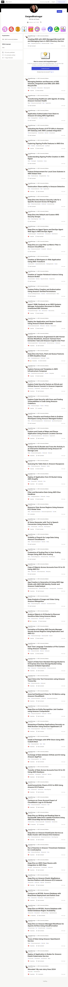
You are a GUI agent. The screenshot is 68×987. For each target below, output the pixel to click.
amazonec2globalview (47, 511)
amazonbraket (31, 278)
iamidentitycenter (40, 145)
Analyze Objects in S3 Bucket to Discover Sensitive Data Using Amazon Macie (44, 615)
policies (43, 293)
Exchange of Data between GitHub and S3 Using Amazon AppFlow (46, 756)
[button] (5, 29)
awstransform (31, 263)
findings (47, 405)
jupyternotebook (44, 278)
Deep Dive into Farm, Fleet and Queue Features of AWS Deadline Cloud (46, 355)
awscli (50, 635)
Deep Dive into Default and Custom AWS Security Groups (43, 216)
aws (29, 43)
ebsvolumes (51, 310)
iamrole (46, 132)
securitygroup (47, 789)
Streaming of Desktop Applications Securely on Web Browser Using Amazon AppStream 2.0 (46, 725)
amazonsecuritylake (36, 204)
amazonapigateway (32, 132)
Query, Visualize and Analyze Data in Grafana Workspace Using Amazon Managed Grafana (45, 418)
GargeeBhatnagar (31, 35)
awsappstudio (52, 588)
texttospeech (47, 526)
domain (43, 541)
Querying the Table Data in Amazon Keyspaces (46, 464)
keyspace (43, 466)
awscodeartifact (35, 744)
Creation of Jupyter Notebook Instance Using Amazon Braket (45, 276)
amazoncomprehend (36, 713)
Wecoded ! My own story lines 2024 (42, 969)
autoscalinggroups (35, 556)
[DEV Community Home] (2, 2)
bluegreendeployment (49, 897)
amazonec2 (44, 310)
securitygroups (34, 218)
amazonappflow (35, 759)
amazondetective (35, 188)
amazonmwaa (31, 928)
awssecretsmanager (36, 635)
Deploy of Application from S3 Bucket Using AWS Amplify (45, 478)
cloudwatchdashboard (52, 698)
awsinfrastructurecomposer (37, 373)
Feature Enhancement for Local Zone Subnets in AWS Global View (46, 173)
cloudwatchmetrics (51, 603)
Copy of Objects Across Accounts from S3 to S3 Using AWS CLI (46, 568)
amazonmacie (34, 618)
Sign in (52, 72)
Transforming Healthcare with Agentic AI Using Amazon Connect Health (46, 100)
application (48, 103)
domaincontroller (45, 43)
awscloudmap (31, 821)
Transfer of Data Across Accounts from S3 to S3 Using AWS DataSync (46, 771)
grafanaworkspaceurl (57, 420)
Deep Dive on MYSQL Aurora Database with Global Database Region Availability (44, 910)
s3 (40, 759)
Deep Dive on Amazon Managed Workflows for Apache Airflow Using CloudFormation (46, 925)
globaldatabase (53, 912)
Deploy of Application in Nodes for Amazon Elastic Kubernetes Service (44, 955)
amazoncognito (42, 343)
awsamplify (34, 481)
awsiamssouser (47, 420)
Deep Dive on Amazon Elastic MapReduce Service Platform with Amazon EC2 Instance (45, 879)
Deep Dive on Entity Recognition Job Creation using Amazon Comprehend (45, 710)
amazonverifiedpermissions (34, 293)
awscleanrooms (36, 867)
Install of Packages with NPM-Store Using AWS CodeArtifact (46, 741)
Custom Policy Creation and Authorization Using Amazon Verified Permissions (44, 290)
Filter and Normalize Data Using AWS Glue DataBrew (44, 493)
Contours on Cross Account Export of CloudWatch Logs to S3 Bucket (42, 801)
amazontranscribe (35, 683)
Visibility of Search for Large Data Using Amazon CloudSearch (43, 538)
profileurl (47, 145)
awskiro (33, 145)
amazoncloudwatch (35, 249)
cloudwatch (52, 132)
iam (43, 103)
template (51, 373)
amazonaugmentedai (33, 343)
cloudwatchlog (50, 204)
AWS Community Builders (43, 35)
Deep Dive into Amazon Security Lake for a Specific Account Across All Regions (44, 201)
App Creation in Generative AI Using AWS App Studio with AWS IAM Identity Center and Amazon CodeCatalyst (46, 584)
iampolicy (48, 571)
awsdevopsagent (32, 233)
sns (44, 481)
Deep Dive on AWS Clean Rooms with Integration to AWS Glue (42, 864)
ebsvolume (40, 87)
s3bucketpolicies (41, 571)
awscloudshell (45, 635)
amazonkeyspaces (35, 466)
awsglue (30, 867)
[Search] (7, 2)
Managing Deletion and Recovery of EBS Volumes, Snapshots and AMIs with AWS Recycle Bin (43, 84)
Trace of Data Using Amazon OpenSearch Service (44, 940)
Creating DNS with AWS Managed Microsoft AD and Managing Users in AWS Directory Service (46, 40)
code (45, 161)
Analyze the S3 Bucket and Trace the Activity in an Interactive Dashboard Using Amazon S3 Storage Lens (46, 449)
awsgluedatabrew (35, 496)
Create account (61, 2)
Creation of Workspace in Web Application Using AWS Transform (44, 261)
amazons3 (33, 668)
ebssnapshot (47, 87)
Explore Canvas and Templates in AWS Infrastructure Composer (43, 370)
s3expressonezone (51, 668)
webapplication (50, 263)
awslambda (41, 132)
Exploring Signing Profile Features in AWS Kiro (46, 143)
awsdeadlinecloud (35, 358)
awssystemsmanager (33, 310)
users (51, 43)
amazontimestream (35, 852)
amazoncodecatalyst (43, 588)
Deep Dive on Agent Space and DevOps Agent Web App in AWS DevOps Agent (45, 230)
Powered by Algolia (44, 1)
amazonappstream (35, 728)
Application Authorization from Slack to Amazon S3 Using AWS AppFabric (43, 115)
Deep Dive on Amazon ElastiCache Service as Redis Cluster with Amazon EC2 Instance (45, 834)
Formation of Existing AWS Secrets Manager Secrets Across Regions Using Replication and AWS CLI (46, 631)
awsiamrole (54, 821)
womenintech (37, 971)
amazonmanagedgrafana (37, 420)
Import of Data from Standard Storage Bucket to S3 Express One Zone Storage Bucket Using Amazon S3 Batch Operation (46, 664)
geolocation (46, 188)
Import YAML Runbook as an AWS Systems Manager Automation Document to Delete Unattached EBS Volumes (44, 306)
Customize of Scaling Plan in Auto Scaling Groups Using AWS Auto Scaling (44, 553)
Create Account (45, 68)
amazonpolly (34, 526)
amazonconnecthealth (36, 103)
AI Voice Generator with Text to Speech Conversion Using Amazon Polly (43, 523)
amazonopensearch (35, 943)
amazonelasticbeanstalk (33, 325)
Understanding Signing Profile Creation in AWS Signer (46, 158)
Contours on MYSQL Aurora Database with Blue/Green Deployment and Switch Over (44, 894)
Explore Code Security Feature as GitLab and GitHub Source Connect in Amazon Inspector (45, 385)
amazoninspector (45, 388)
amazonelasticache (35, 837)
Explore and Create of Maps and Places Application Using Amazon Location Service (45, 432)
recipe (48, 496)
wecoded (30, 971)
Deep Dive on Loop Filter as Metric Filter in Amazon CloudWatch (44, 246)
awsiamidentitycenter (40, 263)
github (44, 759)
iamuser (50, 452)
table (48, 466)
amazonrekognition (35, 603)
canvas (46, 373)
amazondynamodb (40, 821)
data (47, 541)
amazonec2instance (36, 511)
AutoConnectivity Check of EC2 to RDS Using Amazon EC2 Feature (45, 786)
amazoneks (30, 958)
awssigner (33, 161)
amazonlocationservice (36, 435)
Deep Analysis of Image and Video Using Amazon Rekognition (43, 600)
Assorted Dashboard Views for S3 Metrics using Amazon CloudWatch (46, 695)
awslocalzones (34, 175)
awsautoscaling (44, 556)
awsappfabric (34, 117)
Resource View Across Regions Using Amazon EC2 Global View (46, 508)
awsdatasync (31, 774)
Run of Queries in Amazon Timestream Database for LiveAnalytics (46, 849)
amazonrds (40, 789)
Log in (53, 2)
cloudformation (40, 233)
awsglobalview (42, 175)
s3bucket (41, 117)
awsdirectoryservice (36, 43)
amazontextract (50, 343)
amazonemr (31, 882)
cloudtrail (43, 249)
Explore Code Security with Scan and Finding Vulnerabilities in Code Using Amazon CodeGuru (45, 401)
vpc (48, 175)
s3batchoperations (41, 668)
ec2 (40, 218)
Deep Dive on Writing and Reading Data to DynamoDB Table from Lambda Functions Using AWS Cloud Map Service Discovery (46, 817)
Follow (59, 11)
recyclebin (33, 87)
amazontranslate (35, 650)
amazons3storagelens (36, 452)
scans (42, 405)
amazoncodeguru (35, 405)
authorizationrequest (51, 293)
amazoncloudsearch (36, 541)
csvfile (54, 511)
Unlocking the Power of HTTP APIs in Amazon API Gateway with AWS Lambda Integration (45, 130)
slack (45, 117)
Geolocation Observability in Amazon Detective (46, 187)
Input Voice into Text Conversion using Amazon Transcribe (46, 680)
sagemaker (52, 278)
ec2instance (55, 233)
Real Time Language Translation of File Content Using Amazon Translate (46, 648)
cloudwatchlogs (44, 912)
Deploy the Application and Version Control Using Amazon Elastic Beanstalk (44, 322)
